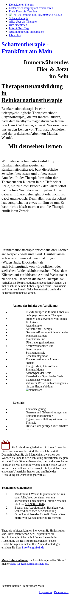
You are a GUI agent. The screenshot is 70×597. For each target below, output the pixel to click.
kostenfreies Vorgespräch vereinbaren (31, 8)
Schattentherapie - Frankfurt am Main (26, 48)
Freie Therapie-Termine (23, 11)
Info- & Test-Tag (19, 28)
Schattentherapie (18, 18)
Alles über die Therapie (23, 21)
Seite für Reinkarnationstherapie (29, 563)
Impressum (45, 592)
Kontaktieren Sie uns (21, 4)
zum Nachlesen (18, 25)
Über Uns (15, 35)
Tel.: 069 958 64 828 (49, 14)
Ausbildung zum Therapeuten (26, 31)
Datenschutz (61, 592)
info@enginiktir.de (33, 547)
